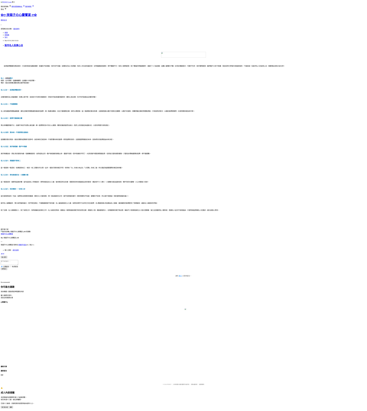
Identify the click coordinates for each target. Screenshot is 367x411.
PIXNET (169, 384)
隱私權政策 (194, 384)
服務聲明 (201, 384)
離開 (11, 407)
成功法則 (16, 250)
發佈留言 (4, 269)
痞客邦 (20, 245)
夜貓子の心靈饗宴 (7, 234)
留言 (24, 245)
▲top (2, 253)
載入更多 (4, 257)
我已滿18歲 (5, 407)
